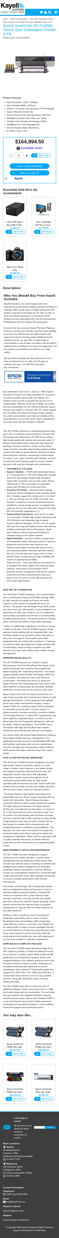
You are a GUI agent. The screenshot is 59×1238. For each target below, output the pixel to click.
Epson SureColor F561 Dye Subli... (43, 1090)
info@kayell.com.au (15, 1201)
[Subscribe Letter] (7, 1127)
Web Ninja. (41, 1230)
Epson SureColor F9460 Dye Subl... (15, 1090)
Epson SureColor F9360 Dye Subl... (15, 1045)
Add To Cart (15, 232)
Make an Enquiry (28, 173)
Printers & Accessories (18, 19)
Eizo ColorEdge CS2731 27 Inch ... (44, 223)
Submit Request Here (13, 1211)
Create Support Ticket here (16, 1220)
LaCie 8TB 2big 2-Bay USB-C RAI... (15, 223)
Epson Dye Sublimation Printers (41, 19)
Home (5, 19)
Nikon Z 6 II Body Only (15, 268)
